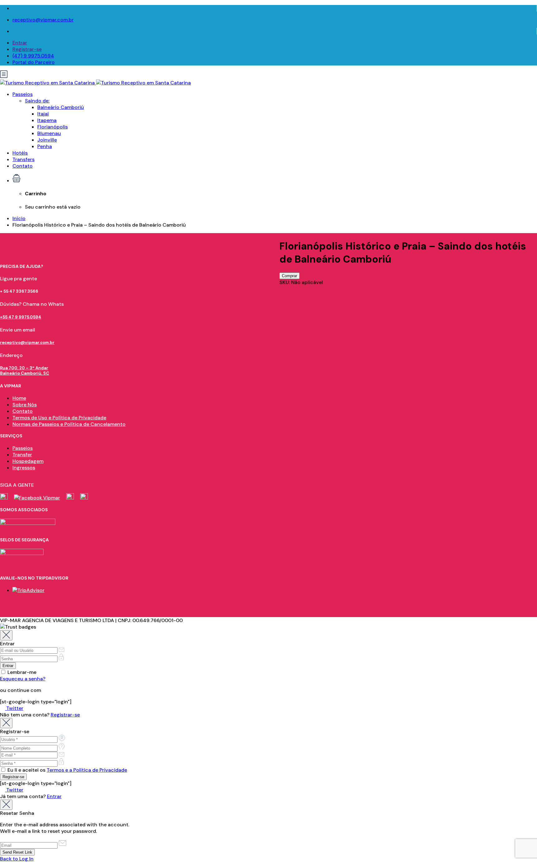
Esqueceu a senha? (22, 678)
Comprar (289, 275)
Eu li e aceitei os (66, 770)
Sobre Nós (24, 404)
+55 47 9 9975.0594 (20, 317)
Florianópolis (52, 127)
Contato (22, 166)
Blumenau (49, 133)
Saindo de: (37, 100)
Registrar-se (27, 49)
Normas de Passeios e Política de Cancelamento (69, 424)
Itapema (47, 120)
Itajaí (43, 114)
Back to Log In (17, 858)
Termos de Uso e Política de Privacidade (59, 417)
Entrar (19, 42)
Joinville (47, 140)
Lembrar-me (21, 672)
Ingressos (23, 467)
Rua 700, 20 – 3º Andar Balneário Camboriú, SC (24, 370)
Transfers (23, 159)
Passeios (22, 94)
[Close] (6, 635)
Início (18, 218)
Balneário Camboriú (60, 107)
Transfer (22, 454)
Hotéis (20, 153)
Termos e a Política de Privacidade (87, 770)
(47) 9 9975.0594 (33, 55)
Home (19, 398)
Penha (44, 146)
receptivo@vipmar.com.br (43, 19)
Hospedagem (28, 461)
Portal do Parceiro (33, 62)
